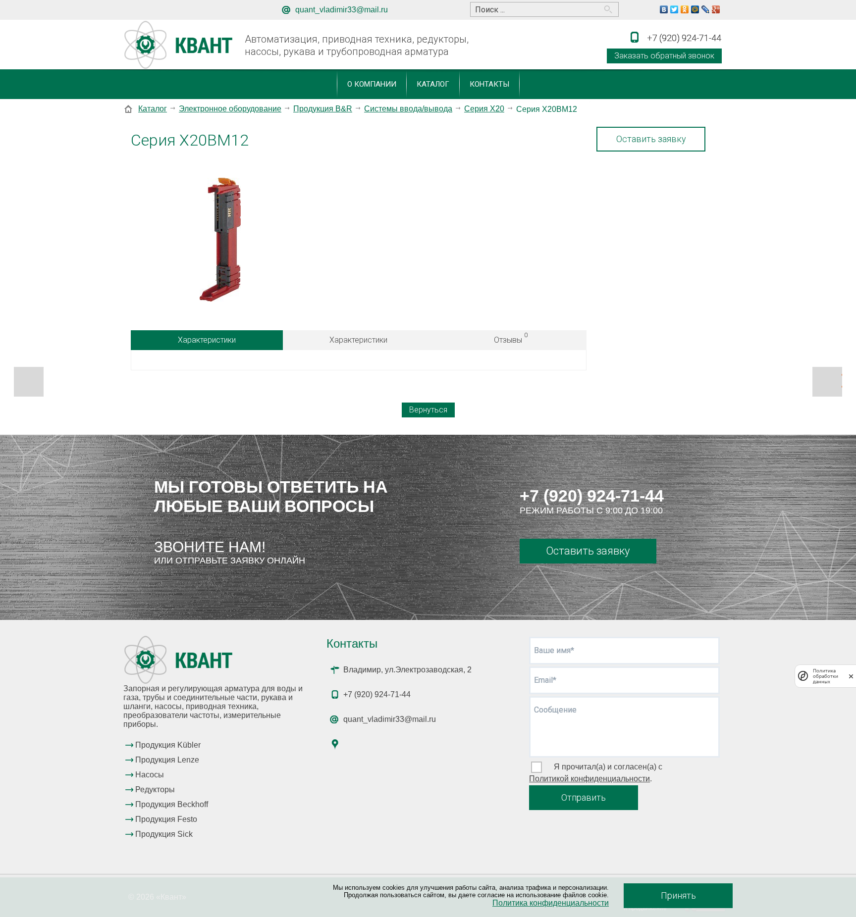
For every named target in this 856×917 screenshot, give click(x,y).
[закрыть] (851, 676)
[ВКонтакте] (664, 9)
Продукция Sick (164, 834)
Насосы (149, 774)
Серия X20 (484, 108)
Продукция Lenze (167, 760)
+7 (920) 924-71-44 (592, 495)
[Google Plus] (716, 9)
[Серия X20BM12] (220, 241)
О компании (371, 84)
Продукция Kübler (168, 745)
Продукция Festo (166, 819)
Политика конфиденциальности (550, 903)
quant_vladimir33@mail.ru (341, 9)
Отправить (583, 797)
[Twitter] (674, 9)
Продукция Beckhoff (171, 804)
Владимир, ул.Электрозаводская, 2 (407, 669)
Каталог (433, 84)
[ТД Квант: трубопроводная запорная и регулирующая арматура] (180, 45)
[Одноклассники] (685, 9)
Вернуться (428, 409)
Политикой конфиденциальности (589, 778)
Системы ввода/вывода (408, 108)
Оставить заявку (651, 139)
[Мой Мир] (695, 9)
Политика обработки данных (825, 676)
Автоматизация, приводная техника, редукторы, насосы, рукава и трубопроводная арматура (357, 45)
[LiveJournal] (705, 9)
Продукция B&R (322, 108)
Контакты (489, 84)
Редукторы (155, 789)
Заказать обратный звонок (664, 55)
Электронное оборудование (230, 108)
